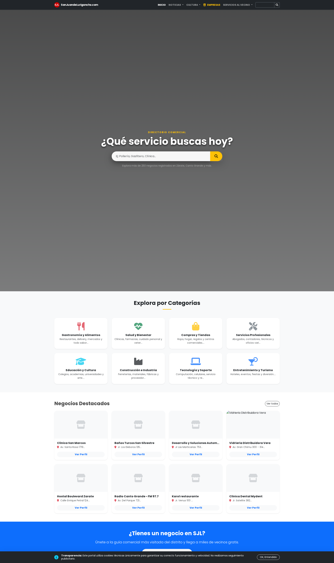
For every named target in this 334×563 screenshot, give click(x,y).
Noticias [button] (175, 5)
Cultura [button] (192, 5)
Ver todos (272, 403)
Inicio (162, 5)
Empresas (213, 5)
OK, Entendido (268, 557)
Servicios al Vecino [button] (236, 5)
